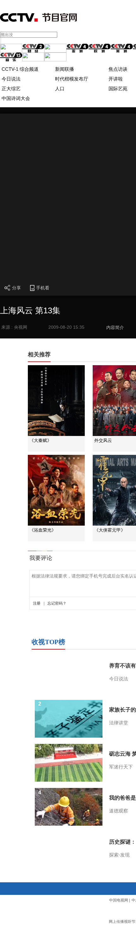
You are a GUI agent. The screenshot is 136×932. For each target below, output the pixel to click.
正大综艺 (11, 88)
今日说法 (11, 78)
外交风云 (103, 440)
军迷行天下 (121, 766)
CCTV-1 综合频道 (20, 69)
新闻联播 (64, 69)
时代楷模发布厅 (71, 78)
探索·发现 (119, 854)
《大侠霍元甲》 (109, 530)
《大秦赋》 (40, 440)
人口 (60, 88)
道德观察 (118, 810)
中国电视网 (118, 900)
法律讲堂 (118, 722)
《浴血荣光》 (42, 530)
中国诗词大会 (16, 98)
